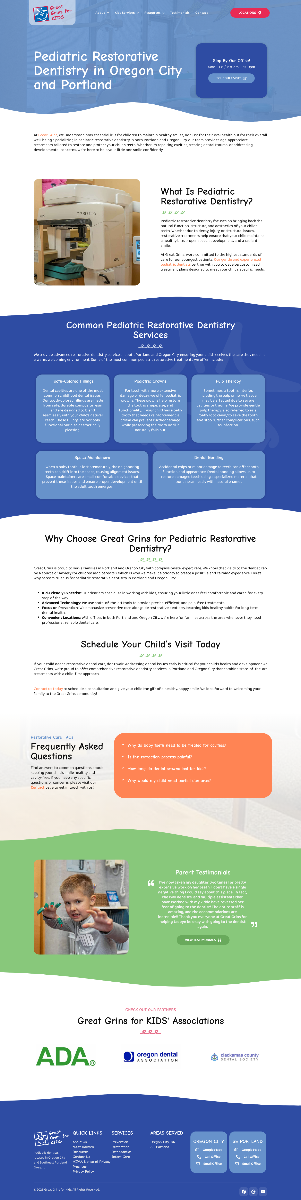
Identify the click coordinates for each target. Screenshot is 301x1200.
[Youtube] (263, 1191)
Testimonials (180, 13)
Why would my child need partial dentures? (169, 780)
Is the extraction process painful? (160, 757)
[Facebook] (243, 1191)
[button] (102, 12)
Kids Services (125, 13)
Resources (152, 13)
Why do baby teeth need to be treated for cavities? (177, 745)
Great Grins (48, 135)
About (100, 13)
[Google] (253, 1191)
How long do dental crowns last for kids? (167, 768)
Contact (201, 13)
